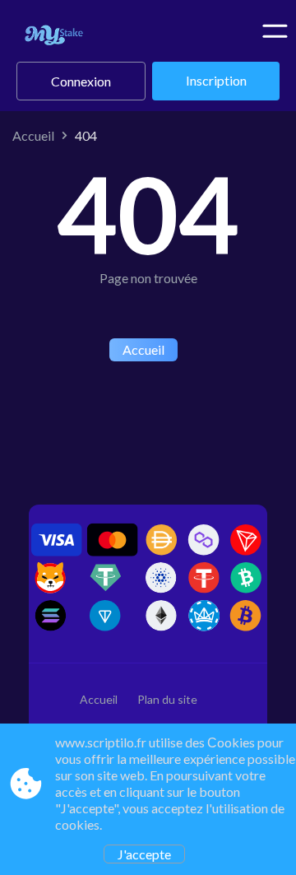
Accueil (33, 135)
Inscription (216, 80)
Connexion (81, 81)
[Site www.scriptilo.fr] (80, 37)
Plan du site (167, 699)
